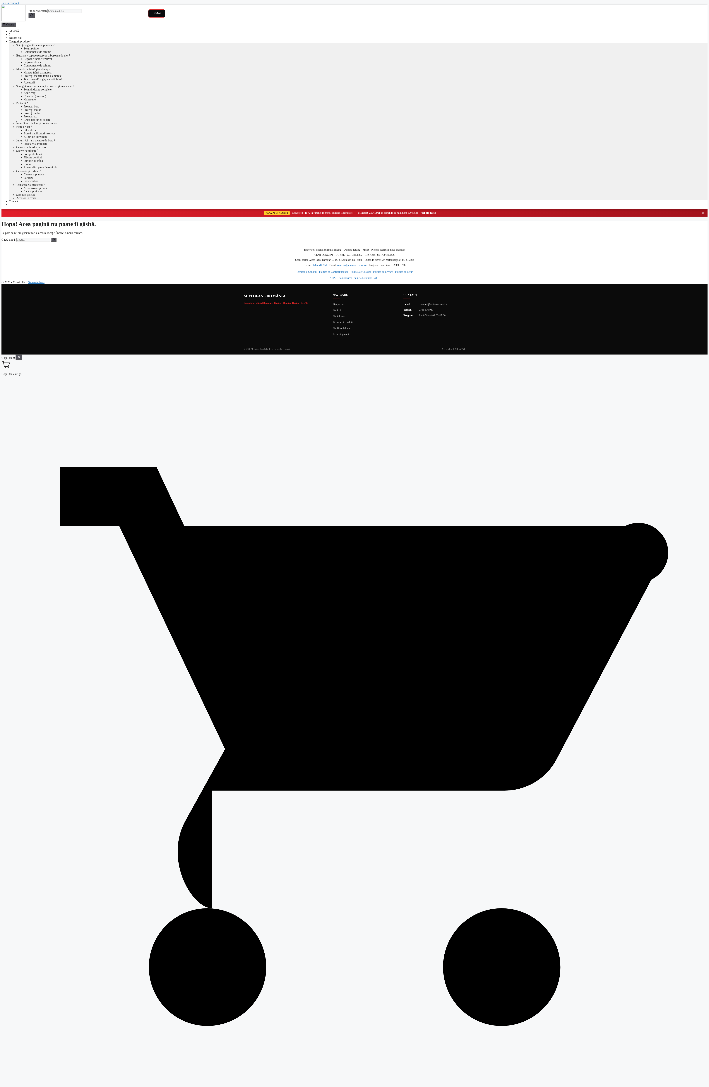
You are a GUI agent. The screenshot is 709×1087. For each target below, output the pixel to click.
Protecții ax (30, 116)
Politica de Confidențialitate (333, 271)
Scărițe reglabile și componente (34, 45)
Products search (37, 10)
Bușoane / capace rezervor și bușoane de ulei (42, 55)
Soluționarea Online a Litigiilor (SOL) (359, 277)
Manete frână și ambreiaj (38, 72)
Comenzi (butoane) (35, 96)
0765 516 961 (320, 264)
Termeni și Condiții (306, 271)
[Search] (31, 15)
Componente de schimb (37, 51)
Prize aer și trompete (35, 143)
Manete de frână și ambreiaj (32, 69)
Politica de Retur (404, 271)
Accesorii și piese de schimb (40, 167)
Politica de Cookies (361, 271)
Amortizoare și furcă (35, 188)
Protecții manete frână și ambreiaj (43, 75)
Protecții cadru (32, 113)
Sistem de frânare (26, 150)
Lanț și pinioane (33, 191)
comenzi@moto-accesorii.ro (352, 264)
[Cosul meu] (354, 1083)
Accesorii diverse (26, 198)
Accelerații (30, 92)
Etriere (27, 164)
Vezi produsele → (430, 212)
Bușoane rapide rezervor (38, 58)
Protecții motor (32, 109)
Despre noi (15, 37)
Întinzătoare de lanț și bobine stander (37, 123)
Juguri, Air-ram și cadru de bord (34, 140)
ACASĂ (14, 31)
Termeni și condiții (343, 322)
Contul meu (339, 316)
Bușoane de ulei (33, 62)
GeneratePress (36, 282)
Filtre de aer (23, 126)
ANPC (333, 277)
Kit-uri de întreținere (35, 136)
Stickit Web (460, 349)
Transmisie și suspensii (29, 184)
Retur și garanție (341, 334)
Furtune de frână (33, 160)
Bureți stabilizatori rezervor (39, 133)
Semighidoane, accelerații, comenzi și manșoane (44, 86)
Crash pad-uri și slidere (37, 119)
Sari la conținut (10, 3)
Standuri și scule (25, 194)
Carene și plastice (34, 174)
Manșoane (30, 99)
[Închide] (19, 357)
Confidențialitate (341, 328)
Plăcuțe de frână (33, 157)
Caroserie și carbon (27, 171)
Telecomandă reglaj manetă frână (43, 79)
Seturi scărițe (31, 48)
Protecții (21, 103)
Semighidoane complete (38, 89)
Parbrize (28, 177)
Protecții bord (31, 106)
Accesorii (29, 82)
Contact (13, 201)
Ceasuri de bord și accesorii (32, 147)
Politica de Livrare (383, 271)
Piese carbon (31, 181)
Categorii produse (19, 41)
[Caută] (53, 240)
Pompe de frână (33, 154)
